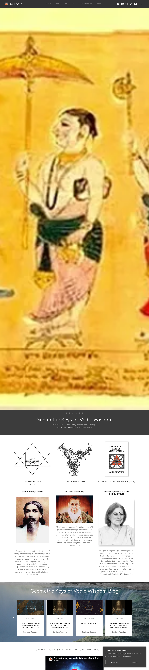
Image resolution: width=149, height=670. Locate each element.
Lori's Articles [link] (85, 4)
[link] (13, 4)
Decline (114, 662)
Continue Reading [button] (30, 632)
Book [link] (58, 4)
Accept (135, 662)
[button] (99, 4)
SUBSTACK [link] (69, 4)
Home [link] (48, 4)
